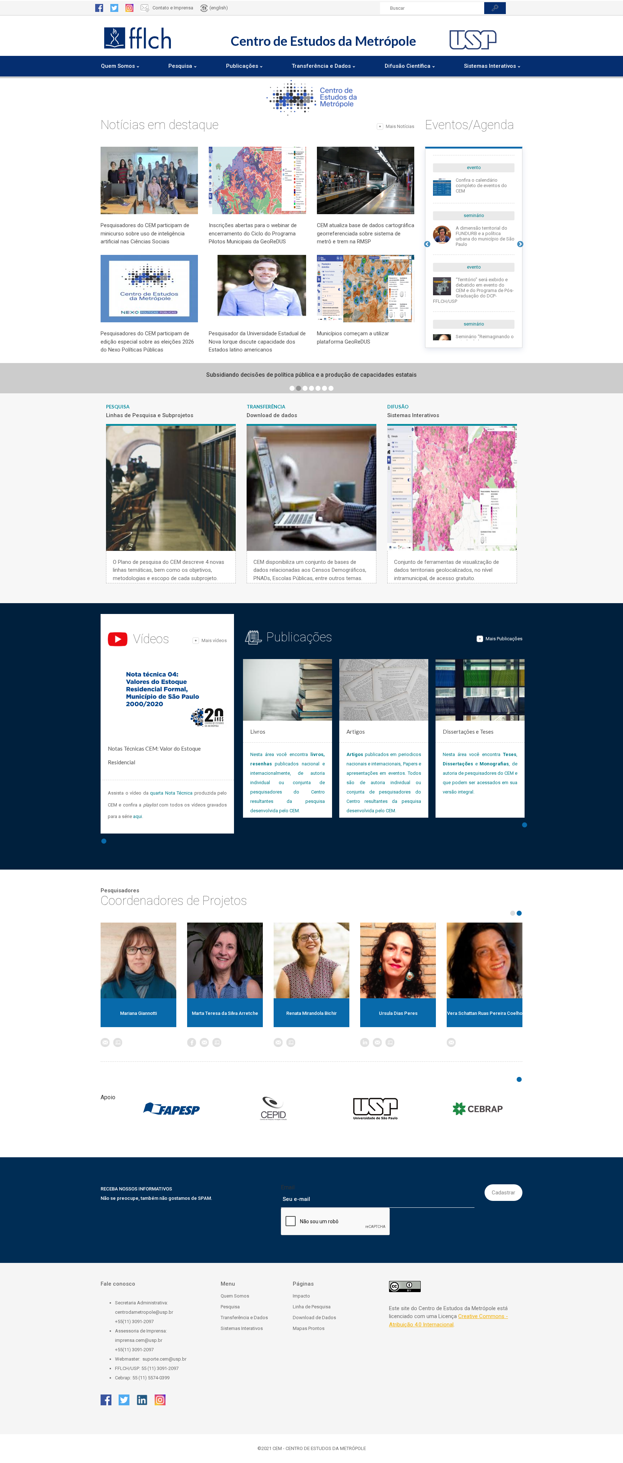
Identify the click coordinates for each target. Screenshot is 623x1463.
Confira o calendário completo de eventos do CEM (481, 185)
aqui (137, 816)
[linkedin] (142, 1400)
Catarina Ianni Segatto (225, 1013)
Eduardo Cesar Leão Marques (311, 1013)
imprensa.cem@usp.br (138, 1340)
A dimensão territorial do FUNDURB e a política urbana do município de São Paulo (485, 236)
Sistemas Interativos (242, 1328)
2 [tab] (298, 388)
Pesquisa (230, 1306)
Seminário (474, 215)
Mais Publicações (504, 638)
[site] (130, 1042)
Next (520, 244)
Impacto (301, 1296)
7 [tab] (330, 388)
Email (288, 1187)
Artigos (355, 731)
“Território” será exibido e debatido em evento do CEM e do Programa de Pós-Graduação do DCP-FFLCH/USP (473, 290)
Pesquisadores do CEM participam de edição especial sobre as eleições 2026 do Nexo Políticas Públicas (147, 341)
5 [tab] (318, 388)
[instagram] (129, 8)
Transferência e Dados (244, 1317)
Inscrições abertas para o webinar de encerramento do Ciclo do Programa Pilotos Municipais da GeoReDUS (253, 233)
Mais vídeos (214, 640)
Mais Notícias (400, 126)
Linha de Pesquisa (312, 1306)
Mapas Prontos (308, 1328)
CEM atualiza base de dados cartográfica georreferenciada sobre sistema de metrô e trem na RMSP (365, 233)
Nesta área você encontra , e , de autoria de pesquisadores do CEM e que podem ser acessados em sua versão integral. (480, 773)
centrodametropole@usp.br (144, 1312)
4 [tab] (311, 388)
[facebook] (99, 8)
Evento (474, 167)
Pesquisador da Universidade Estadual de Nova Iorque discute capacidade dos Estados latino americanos (257, 341)
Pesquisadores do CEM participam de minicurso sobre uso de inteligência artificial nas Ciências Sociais (145, 233)
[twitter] (114, 8)
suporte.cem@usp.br (164, 1359)
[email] (117, 1042)
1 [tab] (292, 388)
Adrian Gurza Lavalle (138, 1013)
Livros (257, 731)
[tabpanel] (311, 375)
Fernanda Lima (398, 1013)
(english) (218, 7)
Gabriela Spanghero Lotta (484, 1013)
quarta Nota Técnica (171, 793)
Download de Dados (314, 1317)
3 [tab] (305, 388)
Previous (427, 244)
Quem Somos (235, 1296)
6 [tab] (324, 388)
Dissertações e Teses (468, 731)
